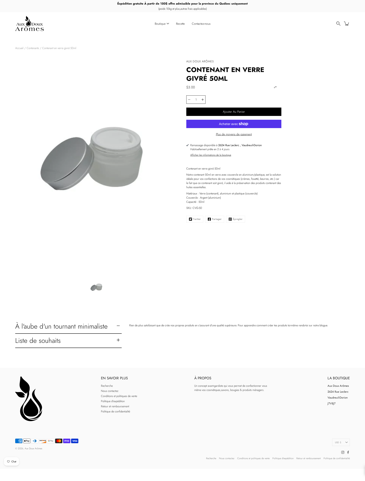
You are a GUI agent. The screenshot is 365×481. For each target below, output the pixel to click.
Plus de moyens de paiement (234, 134)
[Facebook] (348, 452)
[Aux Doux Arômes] (29, 23)
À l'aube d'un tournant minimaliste (61, 326)
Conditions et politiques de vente (119, 396)
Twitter (197, 219)
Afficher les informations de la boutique (210, 155)
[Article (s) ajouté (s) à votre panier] (347, 24)
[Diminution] (189, 99)
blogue (323, 325)
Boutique (160, 23)
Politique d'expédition (113, 401)
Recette (180, 23)
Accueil (19, 48)
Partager (217, 219)
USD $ (338, 442)
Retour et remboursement (115, 406)
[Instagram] (342, 452)
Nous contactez (109, 391)
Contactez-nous (201, 23)
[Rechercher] (338, 24)
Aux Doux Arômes (33, 448)
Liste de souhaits (38, 340)
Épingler (238, 219)
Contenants (33, 48)
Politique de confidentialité (115, 411)
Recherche (107, 386)
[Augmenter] (203, 99)
